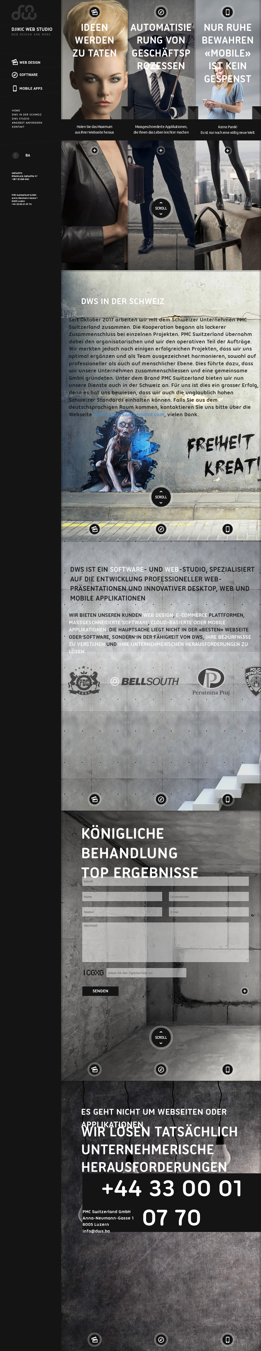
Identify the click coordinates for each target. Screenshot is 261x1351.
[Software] (161, 9)
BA (27, 155)
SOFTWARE (28, 74)
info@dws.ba (96, 1230)
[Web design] (94, 9)
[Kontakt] (245, 991)
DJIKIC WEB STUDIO (32, 29)
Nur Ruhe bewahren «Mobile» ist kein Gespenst (228, 53)
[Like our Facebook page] (15, 155)
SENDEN (100, 990)
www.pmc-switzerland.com (129, 414)
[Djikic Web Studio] (24, 12)
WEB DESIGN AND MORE (31, 34)
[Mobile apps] (227, 9)
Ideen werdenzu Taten (94, 40)
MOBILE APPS (30, 88)
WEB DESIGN (29, 62)
